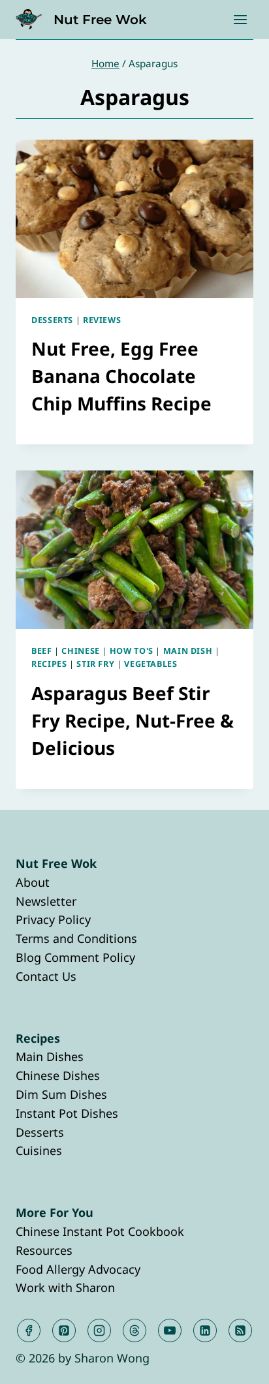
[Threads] (134, 1330)
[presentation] (134, 219)
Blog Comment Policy (75, 957)
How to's (131, 650)
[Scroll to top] (235, 1363)
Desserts (52, 320)
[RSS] (240, 1330)
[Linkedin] (205, 1330)
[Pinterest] (64, 1330)
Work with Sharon (65, 1287)
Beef (41, 650)
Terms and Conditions (76, 938)
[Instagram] (99, 1330)
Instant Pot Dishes (67, 1113)
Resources (44, 1250)
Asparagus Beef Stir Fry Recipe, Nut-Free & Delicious (132, 720)
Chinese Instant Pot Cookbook (100, 1231)
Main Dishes (50, 1056)
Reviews (102, 320)
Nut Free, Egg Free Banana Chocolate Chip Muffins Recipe (121, 376)
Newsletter (46, 901)
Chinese (80, 650)
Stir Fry (95, 663)
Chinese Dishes (58, 1075)
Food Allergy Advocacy (78, 1269)
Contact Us (46, 976)
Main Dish (188, 650)
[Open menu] (240, 19)
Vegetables (150, 663)
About (33, 882)
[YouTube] (170, 1330)
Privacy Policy (53, 919)
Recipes (49, 663)
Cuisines (39, 1150)
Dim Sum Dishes (61, 1094)
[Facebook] (28, 1330)
